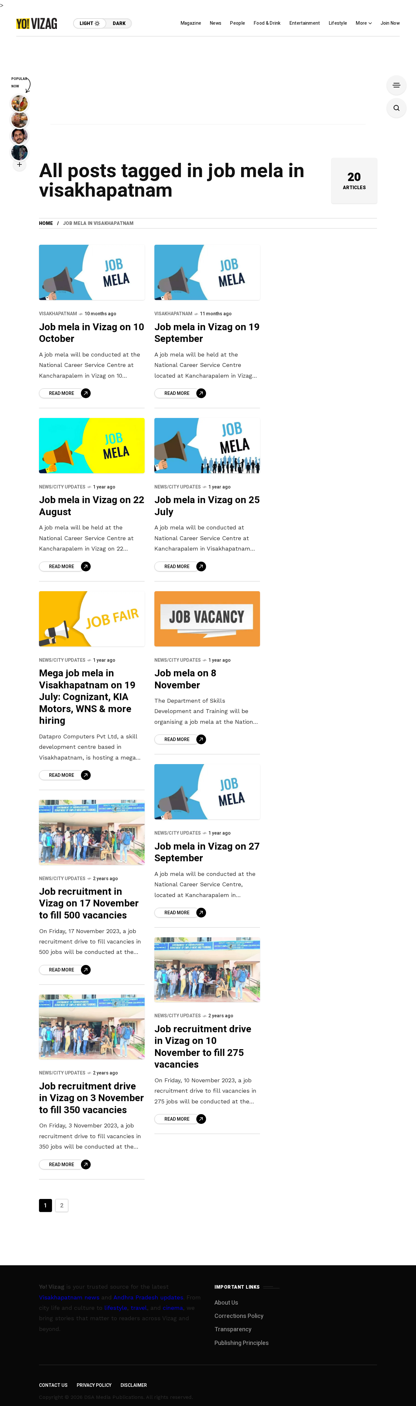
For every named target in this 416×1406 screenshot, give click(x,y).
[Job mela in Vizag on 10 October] (92, 272)
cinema (173, 1307)
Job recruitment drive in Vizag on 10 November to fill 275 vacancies (202, 1047)
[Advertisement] (208, 82)
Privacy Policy (94, 1385)
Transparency (233, 1329)
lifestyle (115, 1307)
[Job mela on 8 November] (207, 618)
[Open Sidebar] (396, 85)
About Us (226, 1302)
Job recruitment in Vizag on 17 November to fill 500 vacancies (89, 904)
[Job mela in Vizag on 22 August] (92, 445)
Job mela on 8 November (185, 679)
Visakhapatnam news (69, 1297)
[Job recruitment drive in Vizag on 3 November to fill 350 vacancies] (92, 1027)
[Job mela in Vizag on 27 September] (207, 791)
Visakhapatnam (58, 313)
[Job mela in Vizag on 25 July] (207, 445)
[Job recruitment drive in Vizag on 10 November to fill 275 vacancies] (207, 969)
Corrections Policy (239, 1316)
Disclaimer (134, 1385)
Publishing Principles (241, 1343)
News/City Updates (62, 487)
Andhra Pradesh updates (148, 1297)
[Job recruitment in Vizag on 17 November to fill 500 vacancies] (92, 832)
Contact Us (53, 1385)
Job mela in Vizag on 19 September (207, 333)
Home (46, 223)
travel (139, 1307)
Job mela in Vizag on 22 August (91, 506)
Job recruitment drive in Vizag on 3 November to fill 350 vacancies (91, 1098)
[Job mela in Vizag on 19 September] (207, 272)
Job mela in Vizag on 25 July (207, 506)
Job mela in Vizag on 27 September (207, 853)
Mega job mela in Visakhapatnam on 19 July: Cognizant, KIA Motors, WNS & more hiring (87, 697)
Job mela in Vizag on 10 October (91, 333)
